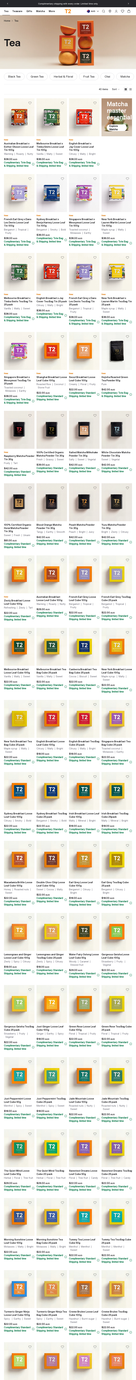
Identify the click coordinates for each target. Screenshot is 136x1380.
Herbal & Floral (63, 77)
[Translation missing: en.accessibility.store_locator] (110, 11)
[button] (116, 89)
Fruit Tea (88, 77)
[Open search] (103, 11)
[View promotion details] (33, 164)
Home (7, 20)
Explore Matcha (113, 127)
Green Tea (37, 77)
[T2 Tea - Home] (68, 11)
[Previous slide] (8, 4)
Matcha (125, 77)
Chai (107, 77)
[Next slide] (128, 4)
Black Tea (14, 77)
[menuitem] (52, 11)
